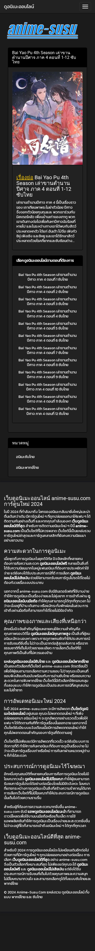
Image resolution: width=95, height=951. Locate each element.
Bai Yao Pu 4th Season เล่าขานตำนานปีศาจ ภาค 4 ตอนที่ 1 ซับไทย (47, 277)
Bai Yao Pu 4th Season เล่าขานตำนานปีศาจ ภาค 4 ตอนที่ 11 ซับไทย (47, 399)
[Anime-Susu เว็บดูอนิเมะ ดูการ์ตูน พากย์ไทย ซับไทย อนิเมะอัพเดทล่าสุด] (47, 31)
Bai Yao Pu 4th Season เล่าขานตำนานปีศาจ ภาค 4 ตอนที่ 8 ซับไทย (47, 362)
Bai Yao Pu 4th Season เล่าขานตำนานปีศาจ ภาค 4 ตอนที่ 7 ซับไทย (47, 350)
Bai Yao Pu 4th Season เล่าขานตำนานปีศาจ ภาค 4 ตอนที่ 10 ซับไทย (47, 387)
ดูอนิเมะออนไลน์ (19, 6)
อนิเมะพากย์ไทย (27, 467)
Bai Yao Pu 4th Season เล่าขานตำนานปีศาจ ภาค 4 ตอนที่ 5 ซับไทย (47, 326)
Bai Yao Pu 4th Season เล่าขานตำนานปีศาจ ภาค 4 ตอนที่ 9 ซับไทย (47, 374)
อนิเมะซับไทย (25, 457)
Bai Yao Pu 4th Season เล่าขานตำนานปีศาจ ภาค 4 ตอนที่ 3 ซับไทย (47, 301)
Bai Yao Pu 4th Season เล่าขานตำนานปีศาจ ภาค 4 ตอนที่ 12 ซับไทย (47, 411)
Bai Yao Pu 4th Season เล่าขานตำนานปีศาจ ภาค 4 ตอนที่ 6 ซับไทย (47, 338)
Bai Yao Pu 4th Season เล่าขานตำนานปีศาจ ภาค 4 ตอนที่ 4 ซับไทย (47, 314)
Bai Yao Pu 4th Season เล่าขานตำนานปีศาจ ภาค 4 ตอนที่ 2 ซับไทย (47, 289)
